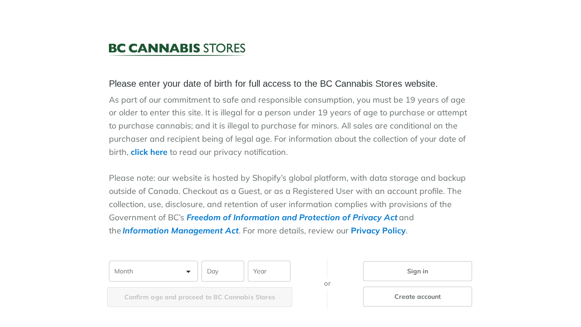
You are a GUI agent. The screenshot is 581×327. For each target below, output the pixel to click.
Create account (417, 296)
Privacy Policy (378, 230)
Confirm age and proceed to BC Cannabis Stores (199, 297)
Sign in (417, 271)
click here (149, 152)
